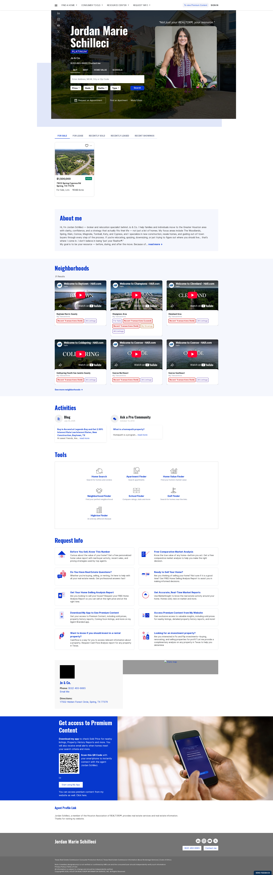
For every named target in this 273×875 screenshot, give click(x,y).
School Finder (136, 496)
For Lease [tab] (78, 135)
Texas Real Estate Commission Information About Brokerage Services (130, 860)
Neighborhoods (72, 268)
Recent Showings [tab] (144, 135)
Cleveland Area (174, 313)
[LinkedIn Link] (58, 13)
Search (137, 88)
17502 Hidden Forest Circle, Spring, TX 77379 (84, 701)
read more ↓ (155, 244)
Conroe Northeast (120, 372)
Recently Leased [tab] (120, 135)
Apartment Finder (136, 476)
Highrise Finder (99, 515)
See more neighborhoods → (69, 389)
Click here (81, 795)
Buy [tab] (75, 70)
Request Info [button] (141, 5)
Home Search (99, 476)
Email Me (64, 691)
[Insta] (58, 19)
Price (75, 88)
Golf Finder (173, 496)
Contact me (211, 848)
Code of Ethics (165, 860)
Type (114, 88)
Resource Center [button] (117, 5)
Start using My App (71, 784)
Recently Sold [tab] (97, 135)
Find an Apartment (119, 100)
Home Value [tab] (100, 70)
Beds (88, 88)
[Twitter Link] (58, 31)
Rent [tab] (85, 70)
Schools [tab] (117, 70)
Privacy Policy (60, 867)
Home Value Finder (173, 476)
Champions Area (119, 313)
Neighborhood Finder (99, 496)
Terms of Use (72, 867)
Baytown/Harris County (67, 313)
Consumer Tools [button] (91, 5)
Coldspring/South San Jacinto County (73, 372)
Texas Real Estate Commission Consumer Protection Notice (78, 860)
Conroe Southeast (176, 372)
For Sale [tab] (62, 135)
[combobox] (107, 79)
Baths (101, 88)
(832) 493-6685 (78, 63)
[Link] (58, 25)
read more (84, 438)
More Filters (136, 100)
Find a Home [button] (68, 5)
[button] (56, 5)
